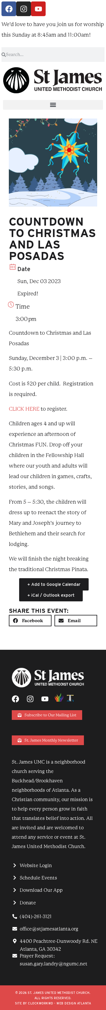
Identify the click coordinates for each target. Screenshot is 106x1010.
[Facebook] (8, 8)
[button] (53, 105)
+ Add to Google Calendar (53, 584)
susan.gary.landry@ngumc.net (53, 964)
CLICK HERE (24, 409)
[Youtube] (38, 8)
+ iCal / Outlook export (50, 595)
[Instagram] (23, 8)
